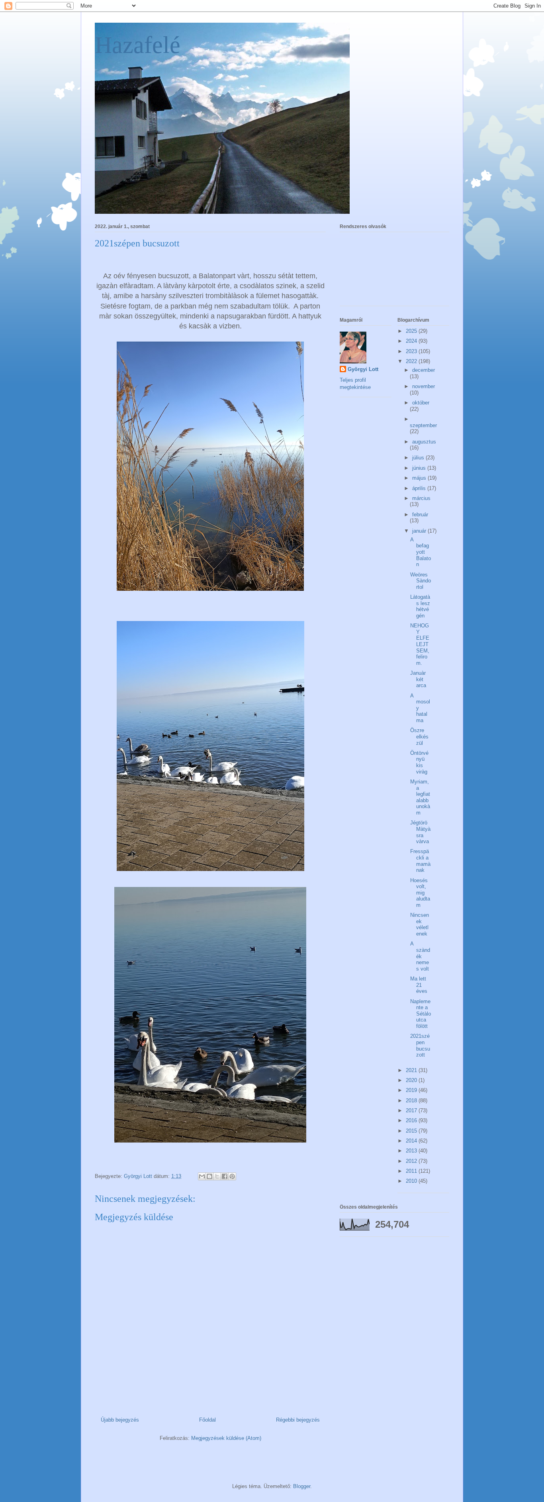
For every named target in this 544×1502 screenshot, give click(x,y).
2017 (412, 1110)
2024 (412, 341)
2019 (412, 1090)
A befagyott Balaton (420, 552)
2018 (412, 1101)
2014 (412, 1141)
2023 (412, 351)
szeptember (423, 425)
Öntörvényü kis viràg (419, 762)
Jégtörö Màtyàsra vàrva (420, 832)
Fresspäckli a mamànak (420, 860)
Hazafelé (137, 45)
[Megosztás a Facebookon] (225, 1176)
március (421, 498)
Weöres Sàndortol (420, 581)
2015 (412, 1131)
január (420, 531)
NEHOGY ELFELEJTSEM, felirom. (419, 644)
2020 (412, 1080)
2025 (412, 331)
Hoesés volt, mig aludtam (420, 892)
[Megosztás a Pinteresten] (232, 1176)
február (420, 515)
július (419, 458)
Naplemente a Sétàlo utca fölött (420, 1013)
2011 (412, 1171)
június (419, 468)
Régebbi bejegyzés (298, 1420)
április (419, 488)
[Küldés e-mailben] (202, 1176)
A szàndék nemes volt (420, 956)
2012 (412, 1161)
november (423, 386)
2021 (412, 1070)
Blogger (301, 1486)
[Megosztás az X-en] (217, 1176)
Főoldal (207, 1420)
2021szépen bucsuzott (420, 1045)
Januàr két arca (418, 679)
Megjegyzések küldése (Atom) (226, 1438)
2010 (412, 1181)
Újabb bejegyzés (120, 1420)
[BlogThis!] (209, 1176)
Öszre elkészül (419, 736)
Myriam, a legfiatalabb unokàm (420, 797)
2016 (412, 1120)
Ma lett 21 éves (418, 985)
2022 (412, 361)
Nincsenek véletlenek (419, 924)
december (423, 370)
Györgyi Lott (363, 369)
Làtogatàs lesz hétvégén (420, 606)
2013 (412, 1151)
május (420, 478)
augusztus (424, 442)
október (420, 403)
